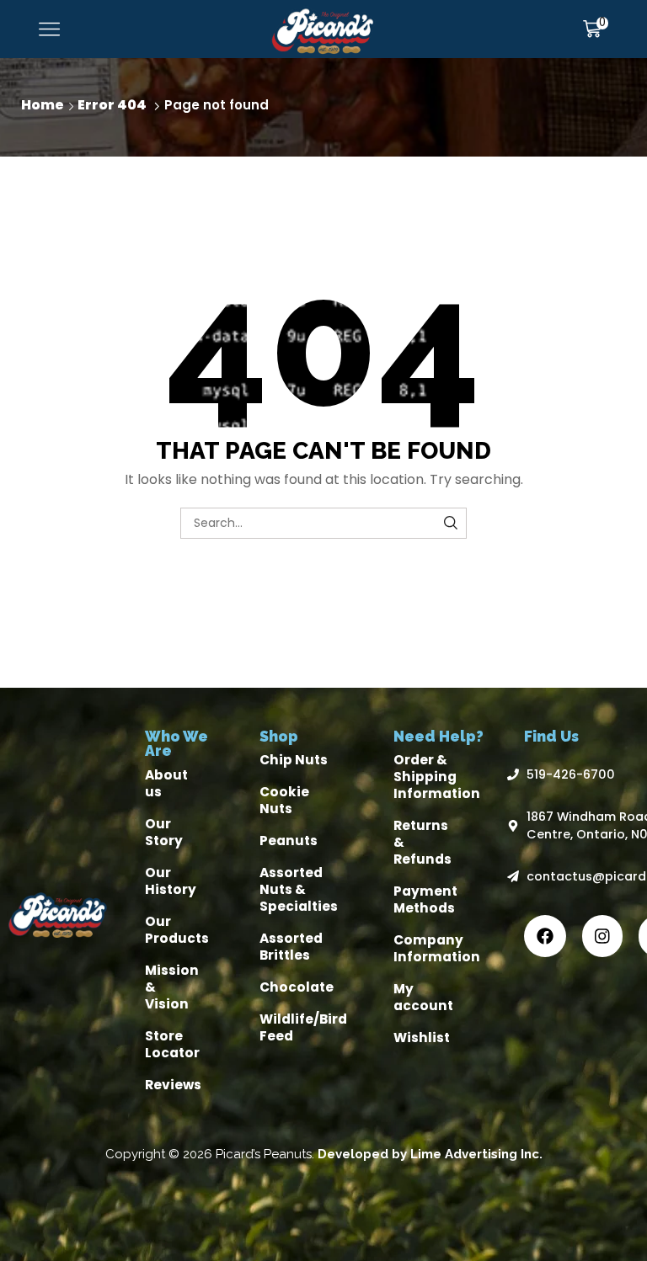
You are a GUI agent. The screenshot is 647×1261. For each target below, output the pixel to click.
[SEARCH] (451, 523)
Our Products (177, 929)
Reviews (173, 1084)
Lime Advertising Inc (474, 1154)
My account (423, 997)
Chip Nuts (293, 760)
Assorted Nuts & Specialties (298, 889)
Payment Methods (425, 899)
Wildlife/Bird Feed (303, 1027)
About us (166, 783)
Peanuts (288, 840)
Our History (170, 881)
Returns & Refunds (422, 842)
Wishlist (421, 1037)
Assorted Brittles (291, 946)
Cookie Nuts (284, 800)
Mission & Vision (172, 987)
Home (42, 104)
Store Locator (172, 1044)
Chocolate (296, 987)
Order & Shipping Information (436, 776)
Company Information (436, 948)
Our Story (164, 832)
